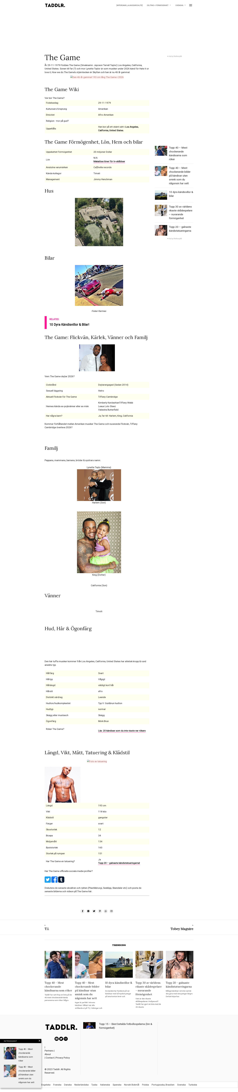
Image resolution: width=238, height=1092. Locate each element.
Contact (50, 1057)
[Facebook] (57, 1039)
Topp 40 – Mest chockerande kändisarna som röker (58, 986)
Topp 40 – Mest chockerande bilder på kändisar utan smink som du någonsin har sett (179, 175)
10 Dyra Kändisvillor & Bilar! (69, 324)
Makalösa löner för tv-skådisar (109, 161)
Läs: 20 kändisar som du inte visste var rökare (122, 730)
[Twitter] (61, 1039)
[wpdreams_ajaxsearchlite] (130, 5)
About (48, 1054)
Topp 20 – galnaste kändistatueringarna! (119, 863)
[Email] (66, 1039)
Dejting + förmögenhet (157, 5)
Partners (49, 1050)
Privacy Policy (63, 1057)
